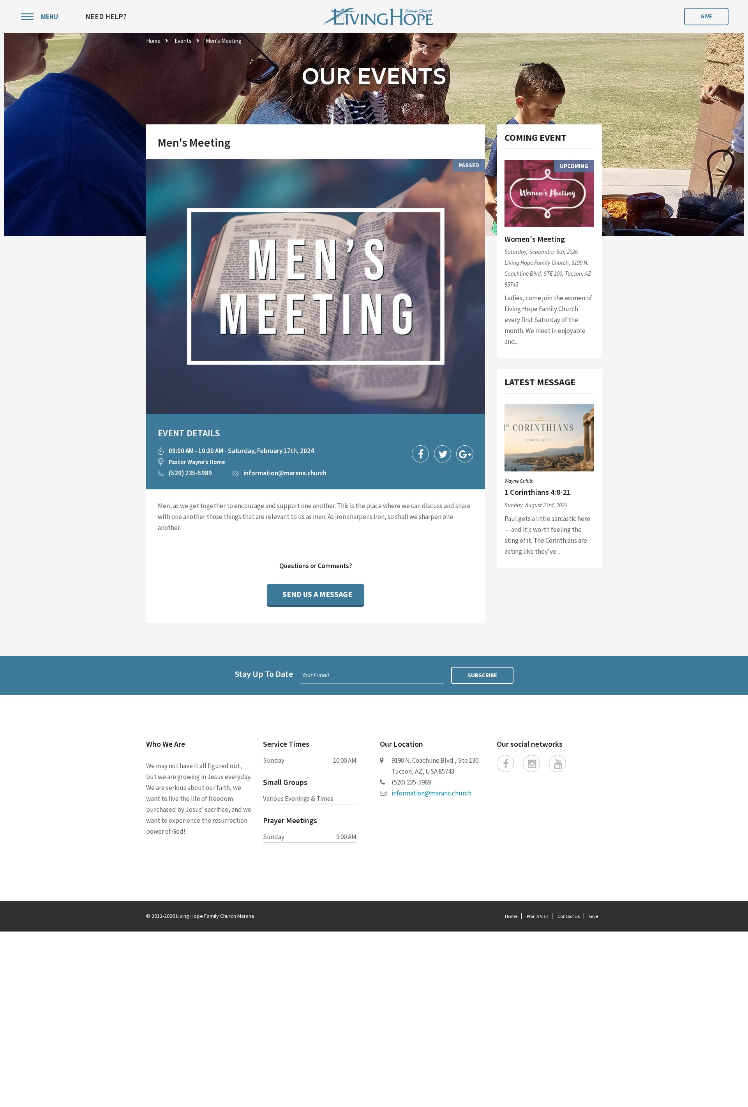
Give (706, 16)
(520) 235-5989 (190, 473)
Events (183, 40)
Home (153, 40)
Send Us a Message (317, 594)
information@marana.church (284, 473)
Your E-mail (315, 675)
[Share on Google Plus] (464, 453)
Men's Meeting (224, 40)
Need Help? (106, 16)
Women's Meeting (535, 239)
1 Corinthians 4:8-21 (538, 492)
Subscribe (482, 675)
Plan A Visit (537, 916)
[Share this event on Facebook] (420, 453)
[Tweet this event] (442, 453)
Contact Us (568, 916)
